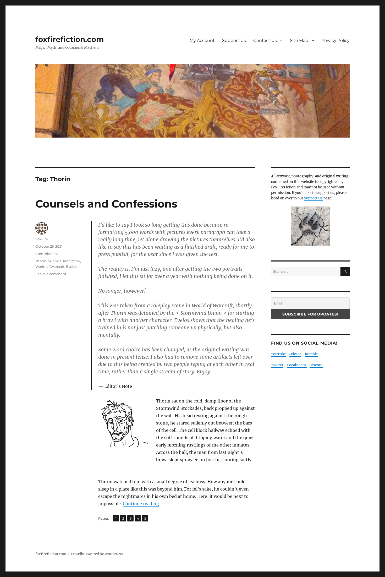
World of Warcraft (49, 266)
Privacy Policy (335, 40)
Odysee (295, 354)
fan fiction (71, 261)
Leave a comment (50, 274)
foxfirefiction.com (69, 39)
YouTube (278, 354)
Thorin (40, 261)
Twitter (277, 365)
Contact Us (265, 40)
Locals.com (297, 365)
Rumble (311, 354)
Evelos (71, 266)
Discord (316, 365)
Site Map (299, 40)
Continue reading (141, 503)
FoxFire (41, 239)
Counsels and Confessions (106, 203)
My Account (202, 40)
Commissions (46, 254)
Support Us (234, 40)
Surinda (55, 261)
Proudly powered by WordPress (97, 554)
